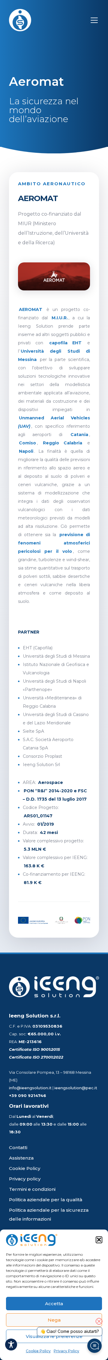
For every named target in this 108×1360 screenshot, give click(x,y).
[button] (99, 1240)
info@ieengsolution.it (30, 1087)
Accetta (54, 1303)
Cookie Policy (38, 1351)
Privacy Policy (66, 1351)
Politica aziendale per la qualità (45, 1199)
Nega (54, 1320)
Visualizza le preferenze (54, 1336)
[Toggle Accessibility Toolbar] (11, 1344)
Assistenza (21, 1158)
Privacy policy (24, 1179)
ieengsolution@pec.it (75, 1087)
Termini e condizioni (32, 1189)
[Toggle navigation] (94, 20)
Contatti (18, 1147)
